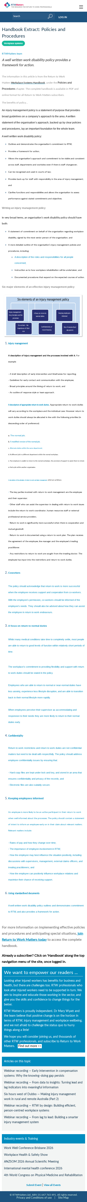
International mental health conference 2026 (33, 1168)
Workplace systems (13, 43)
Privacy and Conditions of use (34, 1197)
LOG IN (62, 17)
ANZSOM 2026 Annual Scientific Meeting (31, 1161)
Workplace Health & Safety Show (26, 1154)
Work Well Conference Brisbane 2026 (28, 1148)
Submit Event (33, 1185)
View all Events (52, 1185)
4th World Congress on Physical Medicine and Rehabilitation (43, 1175)
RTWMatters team (12, 53)
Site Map (63, 1197)
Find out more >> (29, 1046)
